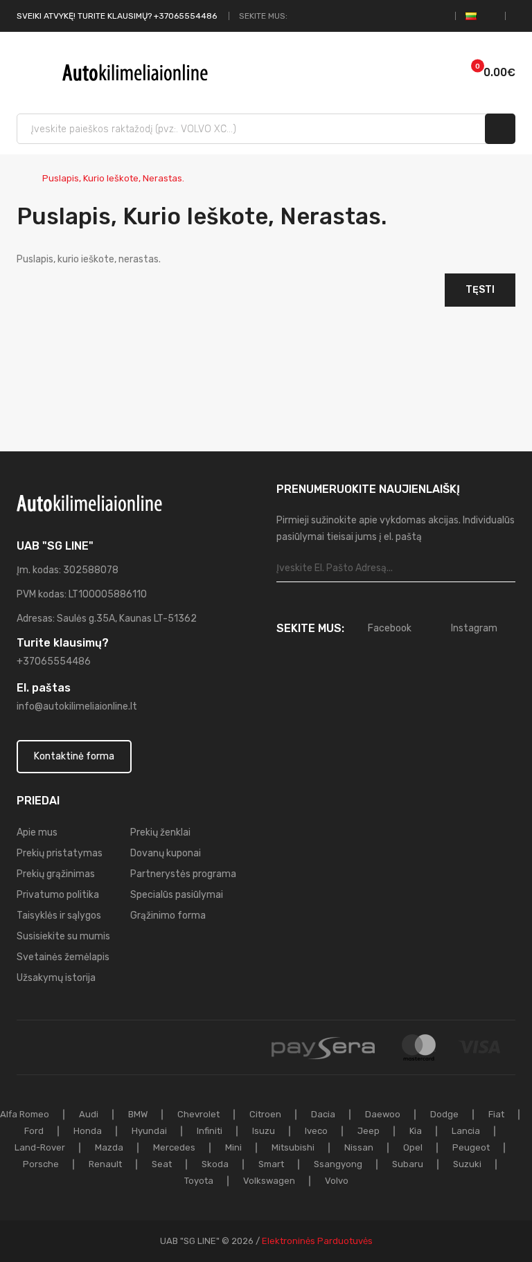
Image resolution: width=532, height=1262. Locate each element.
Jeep (368, 1131)
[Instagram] (314, 16)
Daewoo (382, 1114)
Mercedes (174, 1147)
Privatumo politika (58, 895)
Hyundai (149, 1131)
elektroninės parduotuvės (317, 1241)
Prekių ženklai (160, 832)
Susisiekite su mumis (63, 936)
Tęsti (480, 290)
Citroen (265, 1114)
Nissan (358, 1147)
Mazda (109, 1147)
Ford (34, 1131)
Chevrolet (198, 1114)
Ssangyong (338, 1164)
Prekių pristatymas (60, 853)
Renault (105, 1164)
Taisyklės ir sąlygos (59, 915)
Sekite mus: (263, 16)
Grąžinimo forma (168, 915)
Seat (162, 1164)
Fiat (496, 1114)
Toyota (198, 1180)
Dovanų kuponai (165, 853)
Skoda (215, 1164)
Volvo (336, 1180)
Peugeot (471, 1147)
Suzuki (467, 1164)
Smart (271, 1164)
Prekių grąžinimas (56, 874)
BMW (138, 1114)
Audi (88, 1114)
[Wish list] (420, 73)
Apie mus (37, 832)
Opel (413, 1147)
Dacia (323, 1114)
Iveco (316, 1131)
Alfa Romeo (24, 1114)
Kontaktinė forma (74, 756)
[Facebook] (298, 16)
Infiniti (209, 1131)
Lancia (466, 1131)
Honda (87, 1131)
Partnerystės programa (183, 874)
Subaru (407, 1164)
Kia (415, 1131)
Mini (233, 1147)
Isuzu (263, 1131)
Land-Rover (40, 1147)
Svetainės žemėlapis (63, 957)
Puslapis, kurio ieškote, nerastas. (113, 178)
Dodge (444, 1114)
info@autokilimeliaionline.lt (77, 706)
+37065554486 (54, 661)
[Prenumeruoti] (504, 568)
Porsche (41, 1164)
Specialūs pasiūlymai (176, 895)
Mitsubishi (293, 1147)
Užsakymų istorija (56, 978)
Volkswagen (269, 1180)
